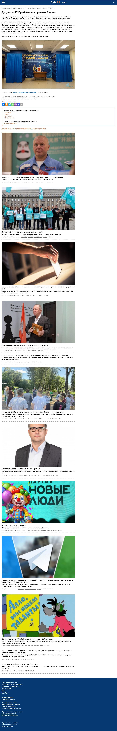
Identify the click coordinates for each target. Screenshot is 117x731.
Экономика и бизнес (30, 8)
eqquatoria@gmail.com (14, 708)
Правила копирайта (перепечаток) (12, 684)
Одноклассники (9, 118)
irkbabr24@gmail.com (10, 123)
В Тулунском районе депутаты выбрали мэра (20, 664)
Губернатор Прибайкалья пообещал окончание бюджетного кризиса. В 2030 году (35, 355)
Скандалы (36, 350)
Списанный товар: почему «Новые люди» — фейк (22, 232)
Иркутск (38, 8)
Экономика (23, 362)
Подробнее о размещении (10, 715)
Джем (6, 114)
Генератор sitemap (7, 726)
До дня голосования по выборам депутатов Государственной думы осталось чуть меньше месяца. (31, 234)
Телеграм (8, 112)
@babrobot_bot (12, 706)
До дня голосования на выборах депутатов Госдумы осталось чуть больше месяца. (27, 528)
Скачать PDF (34, 98)
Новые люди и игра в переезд (14, 525)
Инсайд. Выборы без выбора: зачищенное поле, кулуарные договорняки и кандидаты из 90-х (38, 288)
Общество (42, 419)
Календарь (5, 692)
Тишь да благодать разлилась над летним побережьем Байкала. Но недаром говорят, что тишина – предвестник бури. (37, 347)
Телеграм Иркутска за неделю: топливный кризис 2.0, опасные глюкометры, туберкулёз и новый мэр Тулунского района (38, 581)
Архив (3, 690)
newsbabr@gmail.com (8, 699)
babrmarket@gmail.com (9, 713)
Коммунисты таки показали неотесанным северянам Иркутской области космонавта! (27, 179)
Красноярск (47, 530)
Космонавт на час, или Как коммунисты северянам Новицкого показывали (32, 177)
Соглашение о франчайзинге (10, 686)
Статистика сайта (7, 688)
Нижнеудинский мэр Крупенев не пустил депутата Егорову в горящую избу (32, 412)
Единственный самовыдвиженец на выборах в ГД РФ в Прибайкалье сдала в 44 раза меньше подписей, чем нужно (37, 651)
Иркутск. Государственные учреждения (24, 92)
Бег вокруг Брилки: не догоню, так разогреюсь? (21, 469)
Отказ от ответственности (9, 682)
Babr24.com (16, 8)
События (35, 182)
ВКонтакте (8, 116)
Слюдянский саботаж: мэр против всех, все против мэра (25, 345)
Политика (21, 8)
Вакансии (4, 693)
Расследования (38, 237)
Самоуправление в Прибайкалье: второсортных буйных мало (27, 639)
